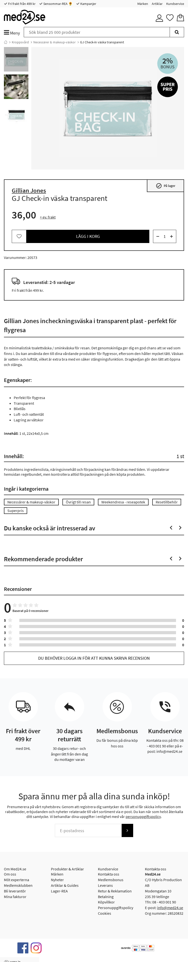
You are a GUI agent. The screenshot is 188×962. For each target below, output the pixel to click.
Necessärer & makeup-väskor (54, 42)
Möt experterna (16, 879)
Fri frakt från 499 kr (21, 3)
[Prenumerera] (127, 830)
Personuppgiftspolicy (115, 907)
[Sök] (177, 32)
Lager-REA (59, 891)
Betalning (106, 896)
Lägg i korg (88, 236)
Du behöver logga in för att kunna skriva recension (94, 658)
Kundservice (175, 3)
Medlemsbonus (110, 879)
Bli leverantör (15, 891)
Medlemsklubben (18, 885)
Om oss (10, 874)
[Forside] (5, 42)
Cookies (104, 913)
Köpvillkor (106, 902)
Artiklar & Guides (65, 885)
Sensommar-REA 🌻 (57, 3)
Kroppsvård (20, 42)
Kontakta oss (108, 874)
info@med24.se (170, 907)
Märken (142, 3)
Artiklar (157, 3)
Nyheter (57, 879)
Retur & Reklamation (115, 891)
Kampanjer (88, 3)
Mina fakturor (15, 896)
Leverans (105, 885)
